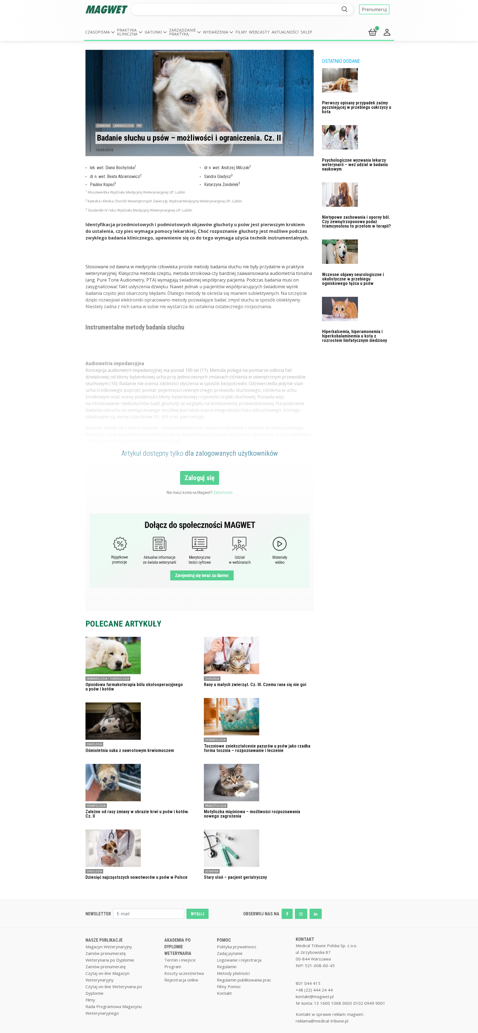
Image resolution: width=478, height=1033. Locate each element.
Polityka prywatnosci (236, 946)
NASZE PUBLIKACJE (104, 940)
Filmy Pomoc (229, 986)
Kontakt (224, 993)
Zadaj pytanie (230, 953)
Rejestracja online (181, 980)
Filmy (241, 32)
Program (172, 966)
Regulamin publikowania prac (244, 980)
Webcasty (259, 32)
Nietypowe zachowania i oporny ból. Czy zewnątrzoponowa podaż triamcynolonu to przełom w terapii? (356, 222)
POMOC (224, 940)
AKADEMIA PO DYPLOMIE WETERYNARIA (177, 946)
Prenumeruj (374, 9)
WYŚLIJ (197, 914)
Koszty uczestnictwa (184, 973)
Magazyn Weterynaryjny (108, 946)
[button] (100, 32)
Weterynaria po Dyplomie (109, 960)
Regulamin (227, 966)
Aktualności (285, 32)
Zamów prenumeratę (105, 953)
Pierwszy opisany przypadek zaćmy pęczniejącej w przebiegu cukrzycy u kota (356, 107)
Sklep (306, 32)
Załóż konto (223, 492)
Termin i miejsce (180, 960)
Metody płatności (233, 973)
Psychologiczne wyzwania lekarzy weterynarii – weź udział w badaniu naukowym (355, 165)
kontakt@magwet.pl (315, 996)
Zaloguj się (200, 478)
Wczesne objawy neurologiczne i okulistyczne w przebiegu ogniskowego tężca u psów (353, 279)
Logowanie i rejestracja (239, 960)
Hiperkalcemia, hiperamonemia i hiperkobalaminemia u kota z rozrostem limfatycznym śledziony (354, 336)
